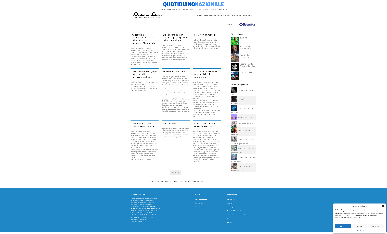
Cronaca (163, 10)
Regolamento (231, 199)
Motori (174, 10)
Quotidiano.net (199, 207)
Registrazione (230, 24)
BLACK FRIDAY (198, 10)
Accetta (342, 226)
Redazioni (219, 15)
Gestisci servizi (340, 221)
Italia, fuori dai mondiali (205, 34)
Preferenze (376, 226)
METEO (192, 10)
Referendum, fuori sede (174, 71)
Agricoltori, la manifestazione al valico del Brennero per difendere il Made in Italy (143, 38)
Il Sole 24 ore (199, 203)
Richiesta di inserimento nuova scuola (238, 211)
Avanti (174, 172)
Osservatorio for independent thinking (143, 217)
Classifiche (199, 15)
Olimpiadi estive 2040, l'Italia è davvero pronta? (143, 125)
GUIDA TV (205, 10)
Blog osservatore (247, 15)
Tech (179, 10)
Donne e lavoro (243, 117)
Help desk (230, 203)
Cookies (356, 230)
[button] (383, 206)
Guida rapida (231, 207)
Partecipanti (212, 15)
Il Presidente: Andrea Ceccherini (232, 15)
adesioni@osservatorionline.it (236, 215)
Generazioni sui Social (245, 124)
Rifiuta (359, 226)
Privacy (362, 230)
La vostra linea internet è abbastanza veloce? (205, 125)
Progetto (205, 15)
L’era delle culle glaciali (245, 90)
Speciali (221, 10)
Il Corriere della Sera (201, 199)
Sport (169, 10)
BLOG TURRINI (213, 10)
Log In (236, 24)
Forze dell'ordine (170, 123)
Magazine (185, 10)
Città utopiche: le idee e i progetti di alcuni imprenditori (205, 74)
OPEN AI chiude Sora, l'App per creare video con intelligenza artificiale (144, 74)
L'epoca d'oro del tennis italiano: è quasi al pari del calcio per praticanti (175, 37)
